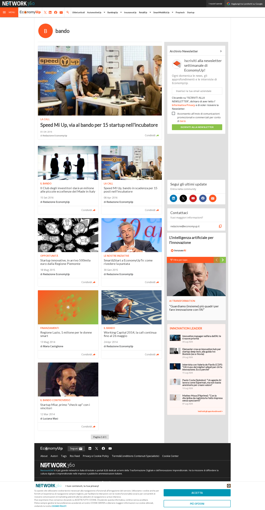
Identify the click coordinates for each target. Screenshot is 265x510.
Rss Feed (75, 456)
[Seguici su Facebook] (203, 198)
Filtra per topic (180, 259)
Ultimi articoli (78, 12)
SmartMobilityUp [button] (161, 12)
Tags (64, 456)
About (44, 456)
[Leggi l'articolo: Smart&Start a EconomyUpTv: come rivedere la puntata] (131, 252)
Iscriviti (197, 127)
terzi (183, 121)
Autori (54, 456)
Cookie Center (170, 456)
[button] (9, 12)
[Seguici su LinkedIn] (173, 198)
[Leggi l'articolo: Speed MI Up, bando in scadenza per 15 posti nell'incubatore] (131, 180)
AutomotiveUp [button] (94, 12)
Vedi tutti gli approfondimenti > (210, 411)
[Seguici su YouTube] (193, 198)
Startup (190, 12)
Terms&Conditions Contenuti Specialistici (135, 456)
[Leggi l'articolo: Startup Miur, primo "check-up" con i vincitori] (68, 397)
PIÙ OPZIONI (197, 504)
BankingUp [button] (113, 12)
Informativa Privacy (184, 105)
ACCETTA (197, 493)
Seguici (74, 448)
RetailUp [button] (143, 12)
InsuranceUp (130, 12)
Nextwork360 (47, 470)
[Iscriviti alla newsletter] (212, 198)
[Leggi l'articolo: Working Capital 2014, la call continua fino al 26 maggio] (131, 324)
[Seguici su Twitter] (183, 198)
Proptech (180, 12)
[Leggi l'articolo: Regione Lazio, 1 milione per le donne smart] (68, 324)
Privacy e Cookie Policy (96, 456)
